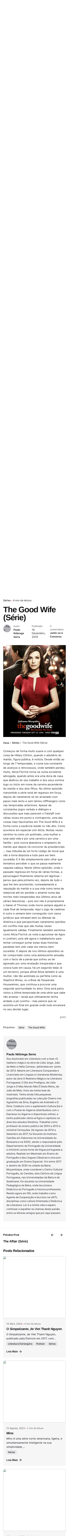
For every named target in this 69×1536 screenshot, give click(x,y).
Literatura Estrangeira (20, 1343)
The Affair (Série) (15, 1241)
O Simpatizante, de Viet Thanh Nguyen (34, 1329)
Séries (7, 600)
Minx (9, 1433)
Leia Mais (12, 1351)
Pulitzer (40, 1343)
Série (21, 1027)
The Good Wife (36, 1027)
